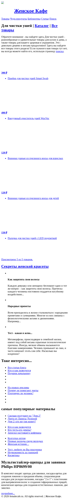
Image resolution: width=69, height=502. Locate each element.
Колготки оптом (17, 438)
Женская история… (18, 444)
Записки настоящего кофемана (24, 432)
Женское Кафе (30, 11)
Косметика (13, 455)
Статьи (45, 18)
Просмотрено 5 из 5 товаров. (17, 259)
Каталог (42, 26)
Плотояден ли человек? (20, 393)
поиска (60, 51)
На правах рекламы (18, 387)
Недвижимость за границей (23, 452)
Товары (5, 18)
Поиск (52, 18)
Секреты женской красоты (25, 266)
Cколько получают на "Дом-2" (24, 415)
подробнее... (8, 493)
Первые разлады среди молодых (25, 441)
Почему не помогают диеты (23, 390)
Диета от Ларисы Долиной (22, 418)
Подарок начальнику (19, 373)
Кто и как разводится (19, 370)
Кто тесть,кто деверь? (19, 430)
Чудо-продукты (18, 18)
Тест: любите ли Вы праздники (25, 449)
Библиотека (34, 18)
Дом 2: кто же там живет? (22, 421)
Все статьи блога (17, 367)
